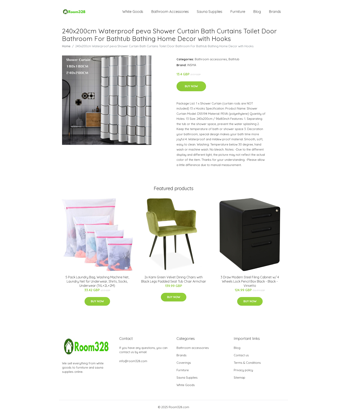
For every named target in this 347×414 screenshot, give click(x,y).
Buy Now (191, 86)
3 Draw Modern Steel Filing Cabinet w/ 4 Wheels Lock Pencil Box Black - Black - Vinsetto (250, 281)
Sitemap (239, 377)
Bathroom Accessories (170, 11)
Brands (275, 11)
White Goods (132, 11)
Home (66, 46)
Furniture (237, 11)
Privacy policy (243, 370)
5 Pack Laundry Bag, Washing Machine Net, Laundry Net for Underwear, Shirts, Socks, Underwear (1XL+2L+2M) (97, 281)
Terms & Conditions (247, 363)
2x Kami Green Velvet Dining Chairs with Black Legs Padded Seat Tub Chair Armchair (173, 279)
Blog (257, 11)
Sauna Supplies (209, 11)
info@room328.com (133, 361)
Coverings (184, 363)
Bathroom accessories (211, 59)
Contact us (241, 355)
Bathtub (234, 59)
